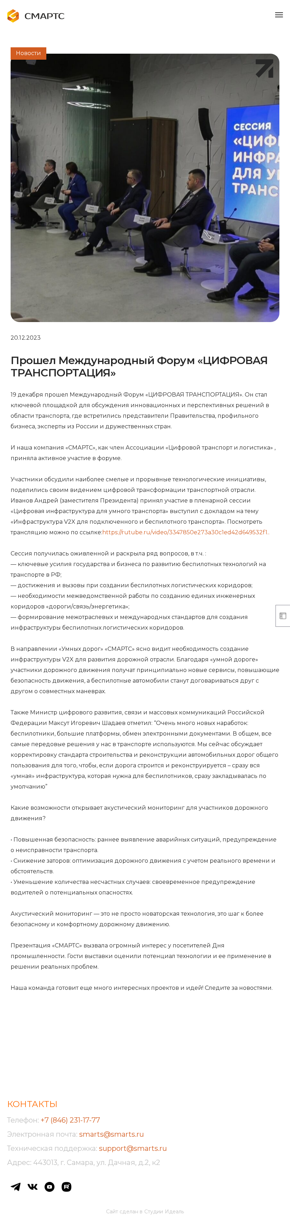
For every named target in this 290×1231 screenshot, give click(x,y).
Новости (28, 53)
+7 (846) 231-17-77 (70, 1120)
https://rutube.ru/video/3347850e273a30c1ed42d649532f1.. (185, 532)
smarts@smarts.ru (111, 1134)
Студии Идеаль (164, 1211)
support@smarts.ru (133, 1148)
